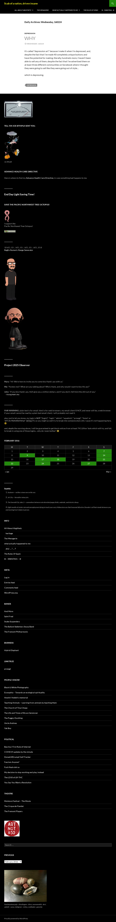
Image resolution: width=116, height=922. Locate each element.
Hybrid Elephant (11, 650)
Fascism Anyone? (11, 762)
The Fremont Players (13, 811)
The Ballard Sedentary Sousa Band (19, 626)
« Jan (7, 471)
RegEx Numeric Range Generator (18, 250)
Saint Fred (8, 616)
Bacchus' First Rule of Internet (17, 747)
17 (43, 459)
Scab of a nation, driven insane (21, 3)
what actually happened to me (65, 10)
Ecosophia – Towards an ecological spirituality (24, 692)
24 (43, 463)
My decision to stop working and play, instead (24, 772)
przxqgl (7, 669)
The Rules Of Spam (90, 10)
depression (29, 33)
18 (58, 459)
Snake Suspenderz (12, 621)
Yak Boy (7, 728)
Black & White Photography (16, 687)
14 (104, 455)
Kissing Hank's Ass (13, 394)
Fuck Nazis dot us (12, 767)
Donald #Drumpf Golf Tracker (17, 757)
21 (104, 459)
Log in (6, 577)
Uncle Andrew (10, 723)
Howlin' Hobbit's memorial (16, 697)
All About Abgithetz (23, 10)
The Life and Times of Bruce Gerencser (21, 713)
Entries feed (9, 582)
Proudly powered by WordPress (16, 918)
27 (89, 463)
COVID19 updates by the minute (18, 752)
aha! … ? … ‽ (11, 548)
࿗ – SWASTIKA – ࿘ (108, 10)
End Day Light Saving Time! (19, 194)
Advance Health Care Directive (39, 178)
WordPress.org (11, 593)
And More (8, 611)
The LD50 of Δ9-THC (13, 777)
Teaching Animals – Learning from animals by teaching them (30, 702)
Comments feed (11, 587)
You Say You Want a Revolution (17, 782)
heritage (9, 533)
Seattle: (7, 488)
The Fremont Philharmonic (16, 631)
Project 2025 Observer (17, 365)
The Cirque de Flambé (13, 806)
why (30, 38)
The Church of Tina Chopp (15, 708)
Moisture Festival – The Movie (17, 801)
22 (12, 463)
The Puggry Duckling (13, 718)
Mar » (108, 471)
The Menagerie (43, 10)
